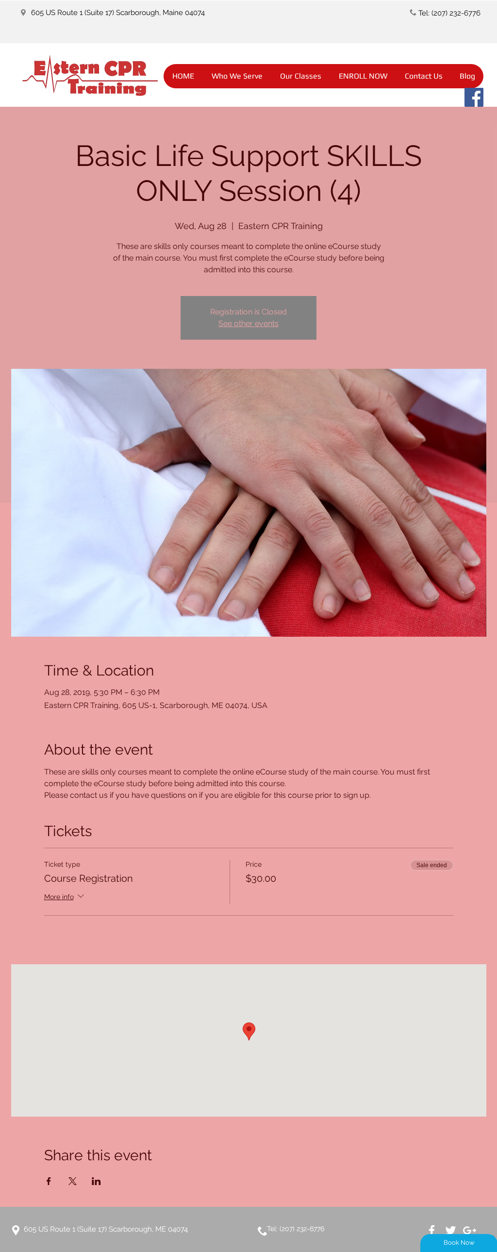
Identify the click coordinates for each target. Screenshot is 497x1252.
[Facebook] (473, 97)
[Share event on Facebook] (48, 1181)
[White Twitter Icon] (451, 1230)
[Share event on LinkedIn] (96, 1181)
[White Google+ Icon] (470, 1230)
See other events (248, 323)
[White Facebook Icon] (432, 1230)
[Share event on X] (72, 1181)
